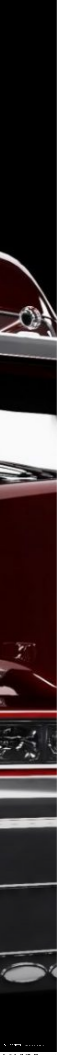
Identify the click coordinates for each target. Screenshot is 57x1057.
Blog (15, 1054)
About (10, 1054)
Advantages (28, 1054)
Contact (21, 1054)
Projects (36, 1054)
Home (4, 1054)
